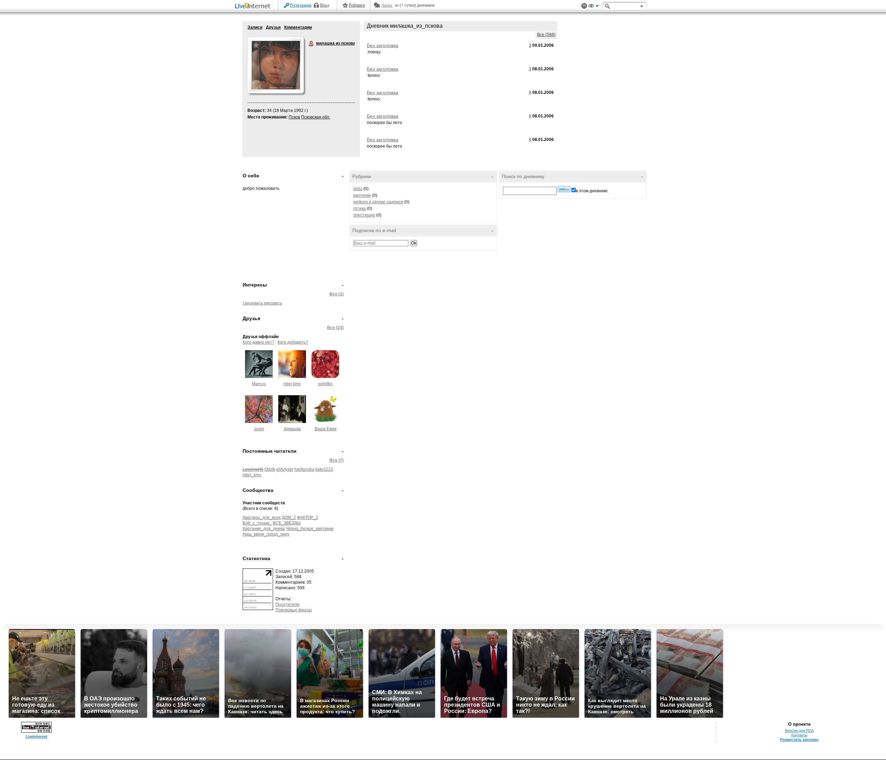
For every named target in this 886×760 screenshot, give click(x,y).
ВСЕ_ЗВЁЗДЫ (287, 523)
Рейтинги (357, 5)
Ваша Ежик (325, 428)
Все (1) (336, 294)
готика (359, 208)
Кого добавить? (293, 342)
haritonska (304, 469)
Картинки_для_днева (264, 528)
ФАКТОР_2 (307, 517)
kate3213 (324, 469)
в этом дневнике (592, 190)
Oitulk (269, 469)
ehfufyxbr (284, 469)
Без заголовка (382, 45)
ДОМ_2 (289, 517)
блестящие (364, 215)
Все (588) (546, 34)
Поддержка (584, 6)
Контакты (799, 735)
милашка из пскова (311, 43)
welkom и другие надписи (378, 202)
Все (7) (336, 460)
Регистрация (300, 5)
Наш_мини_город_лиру (266, 534)
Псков (294, 117)
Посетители (287, 604)
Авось (386, 5)
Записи (254, 27)
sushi (259, 428)
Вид (593, 7)
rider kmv (292, 383)
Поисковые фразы (293, 610)
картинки (362, 195)
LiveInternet (254, 6)
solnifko (325, 383)
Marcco (259, 383)
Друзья (273, 27)
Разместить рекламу (799, 739)
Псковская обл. (315, 117)
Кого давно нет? (258, 342)
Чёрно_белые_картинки (310, 528)
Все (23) (335, 327)
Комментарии (298, 27)
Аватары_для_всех (262, 517)
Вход (324, 5)
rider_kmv (252, 474)
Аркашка (292, 428)
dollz (357, 188)
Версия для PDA (799, 730)
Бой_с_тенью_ (257, 523)
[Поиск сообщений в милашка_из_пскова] (564, 189)
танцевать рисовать (262, 303)
